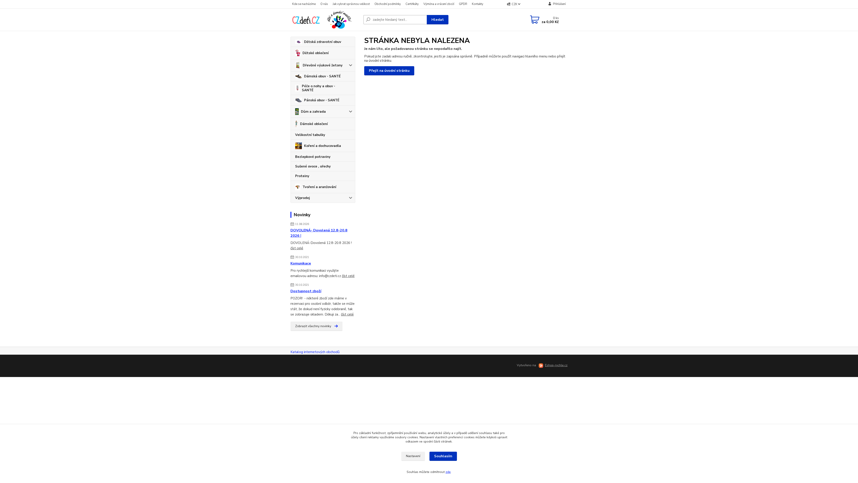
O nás (324, 4)
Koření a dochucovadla (322, 146)
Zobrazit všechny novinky (313, 326)
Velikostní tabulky (310, 135)
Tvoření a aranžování (319, 187)
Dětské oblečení (316, 53)
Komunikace (300, 263)
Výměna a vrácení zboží (438, 4)
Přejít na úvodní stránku (389, 70)
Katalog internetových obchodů (315, 352)
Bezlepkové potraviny (312, 157)
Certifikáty (412, 4)
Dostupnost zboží (305, 291)
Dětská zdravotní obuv (322, 42)
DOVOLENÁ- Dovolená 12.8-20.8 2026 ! (318, 233)
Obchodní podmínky (387, 4)
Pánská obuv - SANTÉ (321, 100)
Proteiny (302, 176)
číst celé (296, 248)
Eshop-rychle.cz (556, 365)
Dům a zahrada (313, 111)
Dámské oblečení (314, 124)
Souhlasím (443, 456)
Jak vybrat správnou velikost (351, 4)
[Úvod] (325, 20)
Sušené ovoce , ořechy (313, 166)
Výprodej (302, 198)
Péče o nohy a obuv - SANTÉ (318, 88)
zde (448, 472)
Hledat (437, 19)
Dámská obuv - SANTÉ (322, 76)
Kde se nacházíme (304, 4)
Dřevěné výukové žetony (323, 65)
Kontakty (477, 4)
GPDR (463, 4)
